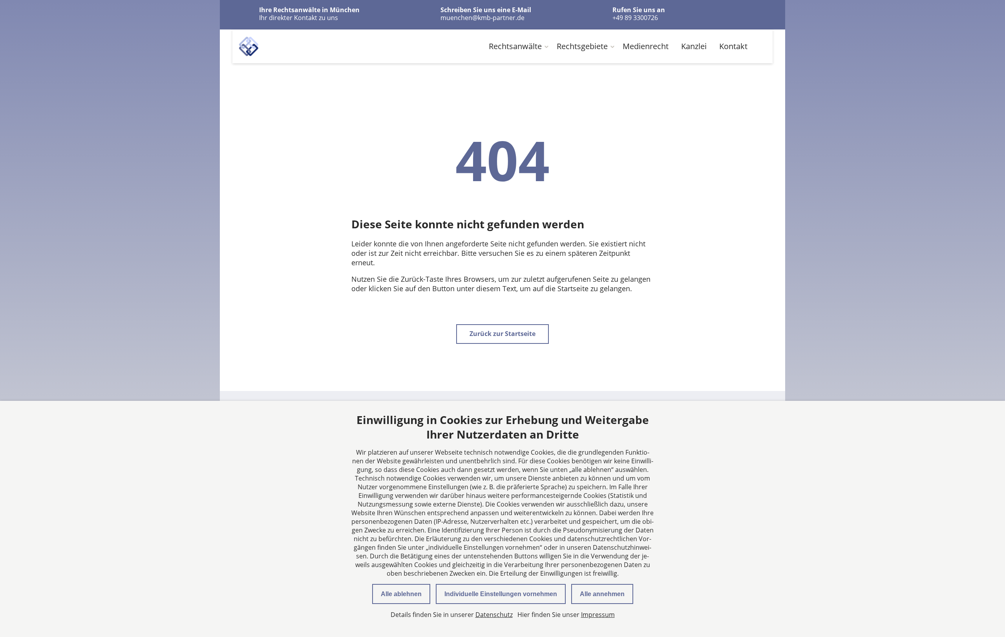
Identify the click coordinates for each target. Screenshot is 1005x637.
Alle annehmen (602, 594)
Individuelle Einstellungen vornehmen (500, 594)
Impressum (598, 614)
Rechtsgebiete (582, 46)
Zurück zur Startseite (502, 333)
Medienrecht (646, 46)
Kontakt (733, 46)
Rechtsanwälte (515, 46)
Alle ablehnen (401, 594)
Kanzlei (694, 46)
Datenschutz (494, 614)
